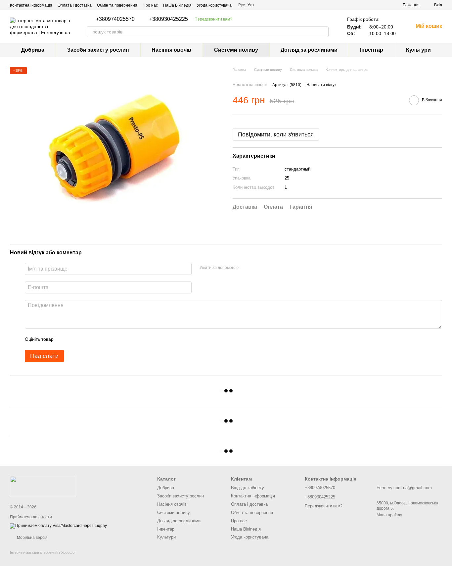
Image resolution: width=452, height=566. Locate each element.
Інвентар (371, 50)
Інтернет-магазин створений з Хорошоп (43, 552)
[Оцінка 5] (107, 339)
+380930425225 (168, 19)
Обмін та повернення (117, 5)
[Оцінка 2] (75, 339)
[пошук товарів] (323, 31)
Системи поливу (236, 50)
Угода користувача (214, 5)
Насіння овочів (171, 50)
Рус (241, 5)
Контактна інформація (31, 5)
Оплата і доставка (75, 5)
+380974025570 (115, 19)
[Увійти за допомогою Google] (256, 268)
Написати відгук (321, 84)
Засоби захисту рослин (98, 50)
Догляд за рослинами (309, 50)
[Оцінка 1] (64, 339)
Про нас (150, 5)
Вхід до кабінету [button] (247, 487)
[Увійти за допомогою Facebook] (246, 268)
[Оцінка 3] (85, 339)
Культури (418, 50)
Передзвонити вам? (213, 19)
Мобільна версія (32, 537)
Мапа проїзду (389, 515)
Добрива (32, 50)
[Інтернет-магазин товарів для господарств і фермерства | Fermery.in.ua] (43, 486)
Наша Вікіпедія (177, 5)
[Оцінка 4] (96, 339)
